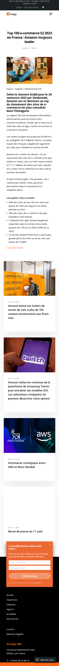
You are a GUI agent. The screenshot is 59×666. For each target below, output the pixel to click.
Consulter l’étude (15, 247)
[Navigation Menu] (50, 14)
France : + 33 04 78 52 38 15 (27, 7)
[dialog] (29, 566)
